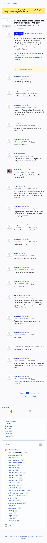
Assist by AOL (12, 508)
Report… (21, 28)
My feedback (8, 426)
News (6, 431)
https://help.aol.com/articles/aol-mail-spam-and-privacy (28, 58)
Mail (6, 428)
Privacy (32, 536)
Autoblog (11, 511)
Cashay (11, 513)
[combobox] (22, 444)
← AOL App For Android (9, 3)
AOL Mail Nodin (13, 478)
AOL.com (11, 500)
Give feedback (14, 450)
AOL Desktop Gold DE (15, 463)
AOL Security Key (14, 485)
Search (7, 433)
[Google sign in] (11, 411)
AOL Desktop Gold (14, 460)
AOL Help (11, 470)
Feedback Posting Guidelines (21, 536)
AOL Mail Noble (13, 475)
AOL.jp (10, 505)
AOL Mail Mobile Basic (15, 473)
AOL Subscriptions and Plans (17, 490)
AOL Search (12, 483)
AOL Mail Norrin (13, 480)
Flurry (10, 518)
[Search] (40, 444)
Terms (10, 536)
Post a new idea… (10, 421)
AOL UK (11, 498)
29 (29, 396)
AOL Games (12, 468)
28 (25, 396)
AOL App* (11, 457)
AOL (10, 525)
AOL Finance (12, 465)
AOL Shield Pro (13, 488)
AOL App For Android (15, 452)
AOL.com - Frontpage (15, 503)
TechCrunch (12, 521)
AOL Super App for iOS (15, 495)
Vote (7, 26)
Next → (35, 396)
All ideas (7, 423)
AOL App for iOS (13, 455)
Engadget (11, 516)
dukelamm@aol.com (20, 307)
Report (33, 79)
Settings (7, 436)
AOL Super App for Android (17, 493)
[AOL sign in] (30, 411)
